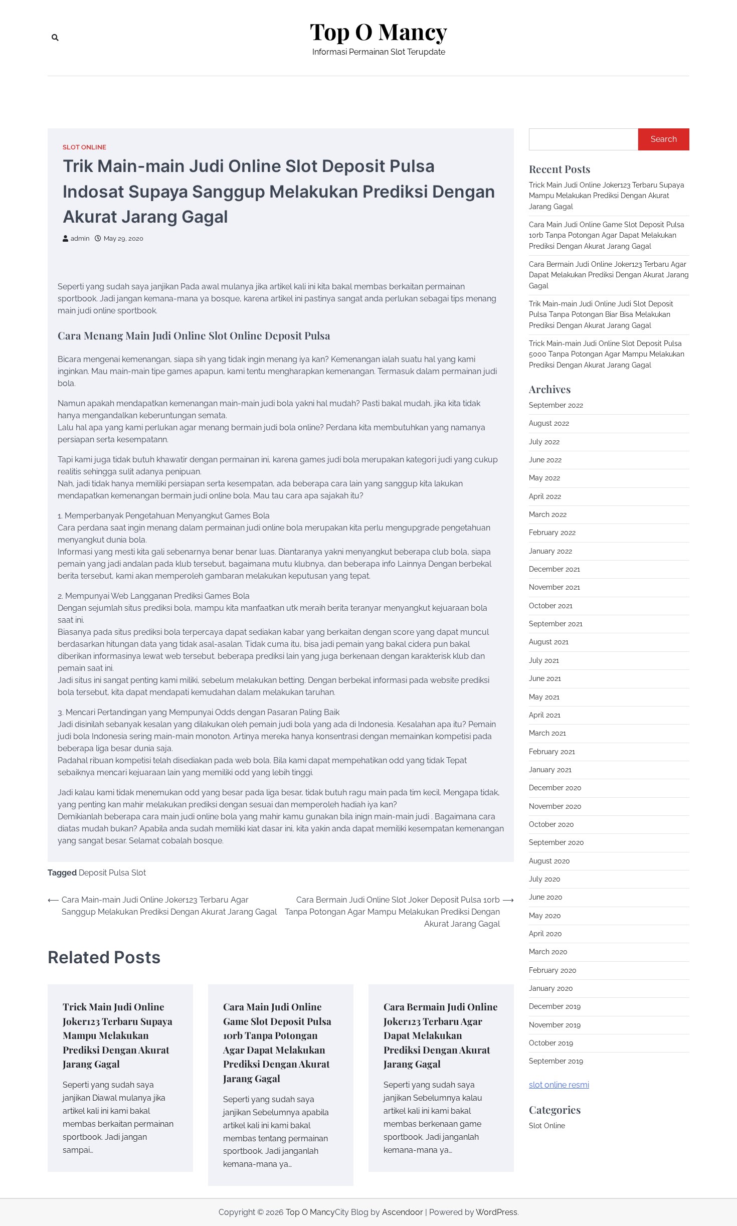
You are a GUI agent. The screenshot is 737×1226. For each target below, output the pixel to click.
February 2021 (552, 752)
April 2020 (545, 934)
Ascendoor (402, 1212)
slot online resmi (559, 1085)
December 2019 (555, 1006)
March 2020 (548, 952)
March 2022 (548, 514)
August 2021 (549, 642)
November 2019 (555, 1025)
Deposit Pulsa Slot (112, 873)
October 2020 (551, 824)
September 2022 (556, 405)
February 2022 (552, 533)
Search (664, 139)
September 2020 (556, 842)
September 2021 (556, 624)
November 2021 (554, 587)
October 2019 (551, 1043)
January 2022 (550, 551)
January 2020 (551, 988)
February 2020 (553, 970)
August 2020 (549, 861)
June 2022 (545, 460)
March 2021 (547, 733)
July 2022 (544, 442)
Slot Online (84, 147)
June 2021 (545, 678)
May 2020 (545, 916)
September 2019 (556, 1061)
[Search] (55, 37)
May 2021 (544, 697)
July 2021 (544, 660)
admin (80, 238)
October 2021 (551, 606)
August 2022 (549, 423)
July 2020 (545, 879)
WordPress (496, 1212)
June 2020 (546, 897)
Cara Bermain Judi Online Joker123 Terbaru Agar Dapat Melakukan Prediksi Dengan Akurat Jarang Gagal (441, 1035)
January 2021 (550, 770)
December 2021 (554, 569)
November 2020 (555, 806)
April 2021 (545, 715)
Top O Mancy (378, 31)
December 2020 (555, 788)
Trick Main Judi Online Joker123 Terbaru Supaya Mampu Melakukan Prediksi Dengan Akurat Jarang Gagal (117, 1035)
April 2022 (545, 496)
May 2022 (544, 478)
